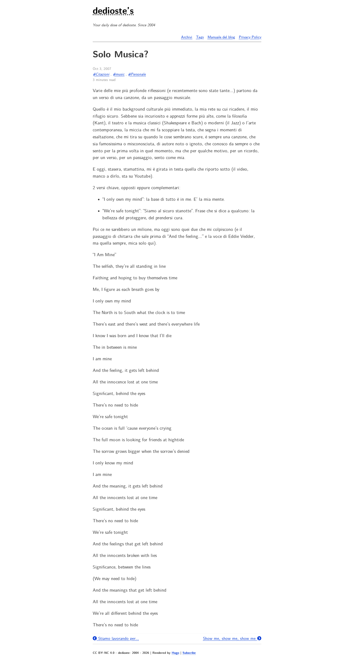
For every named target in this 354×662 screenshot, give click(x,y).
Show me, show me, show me (230, 638)
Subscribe (189, 653)
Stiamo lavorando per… (118, 638)
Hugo (175, 653)
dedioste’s (113, 11)
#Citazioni (101, 74)
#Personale (137, 74)
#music (119, 74)
